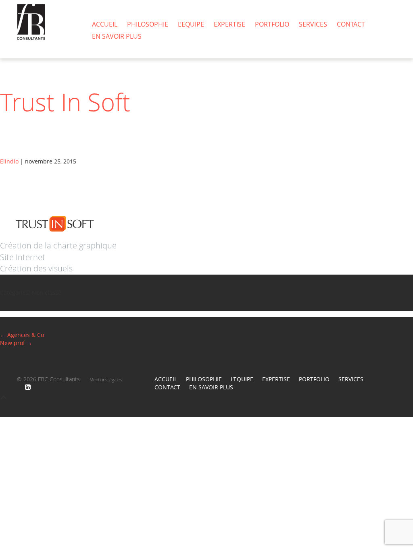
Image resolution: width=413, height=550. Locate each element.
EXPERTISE (229, 24)
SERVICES (313, 24)
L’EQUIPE (191, 24)
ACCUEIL (104, 24)
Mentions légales (106, 379)
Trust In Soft (65, 101)
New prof (16, 343)
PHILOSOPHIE (147, 24)
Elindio (9, 161)
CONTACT (351, 24)
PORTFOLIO (272, 24)
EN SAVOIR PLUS (117, 36)
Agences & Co (22, 335)
